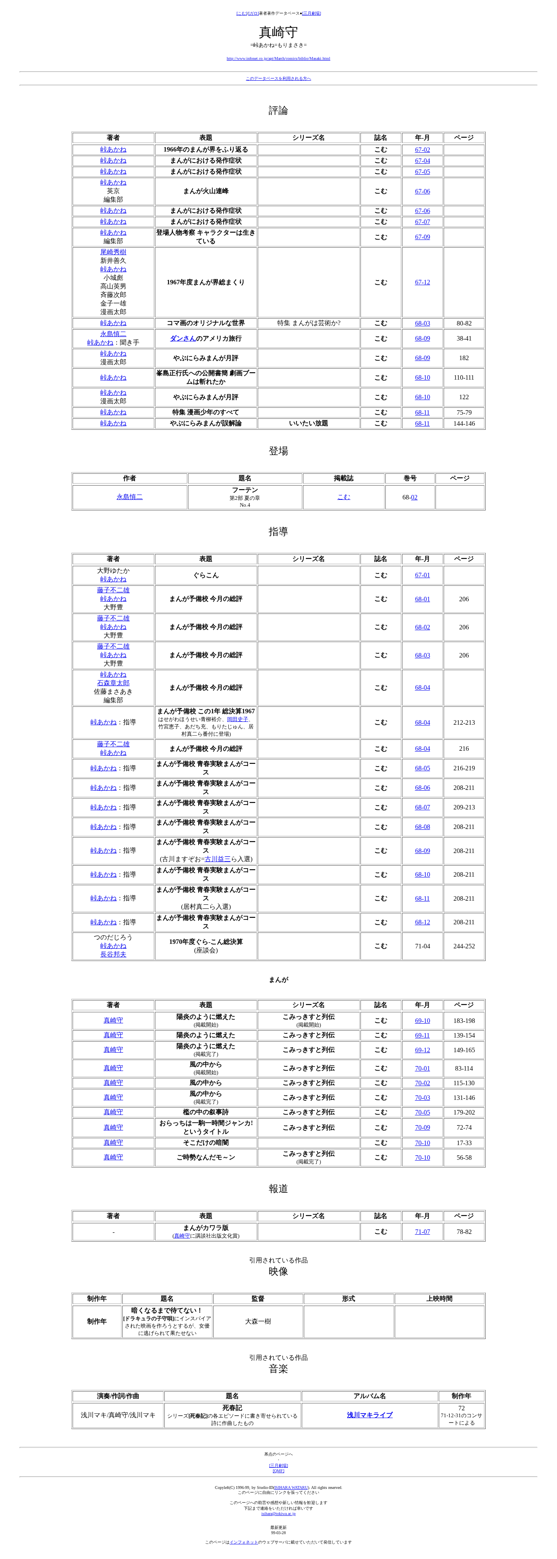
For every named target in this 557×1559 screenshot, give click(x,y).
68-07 (422, 807)
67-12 (422, 282)
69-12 (422, 1050)
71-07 (422, 1231)
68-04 (422, 687)
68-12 (422, 922)
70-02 (422, 1083)
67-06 (422, 191)
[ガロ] (253, 13)
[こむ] (242, 13)
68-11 (422, 412)
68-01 (422, 599)
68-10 (422, 377)
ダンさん (183, 338)
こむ (343, 496)
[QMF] (278, 1471)
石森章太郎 (113, 682)
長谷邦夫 (113, 954)
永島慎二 (113, 333)
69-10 (422, 1020)
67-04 (422, 160)
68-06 (422, 787)
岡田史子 (237, 719)
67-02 (422, 149)
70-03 (422, 1097)
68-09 (422, 338)
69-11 (422, 1035)
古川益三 (218, 858)
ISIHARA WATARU (291, 1487)
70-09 (422, 1127)
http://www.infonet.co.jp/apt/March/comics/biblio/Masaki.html (278, 58)
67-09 (422, 236)
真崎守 (113, 1020)
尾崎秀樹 (113, 251)
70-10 (422, 1142)
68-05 (422, 768)
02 (414, 497)
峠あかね (113, 149)
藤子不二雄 (113, 590)
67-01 (422, 575)
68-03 (422, 323)
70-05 (422, 1112)
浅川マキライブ (370, 1415)
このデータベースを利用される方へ (278, 78)
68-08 (422, 826)
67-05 (422, 171)
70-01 (422, 1068)
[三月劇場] (311, 13)
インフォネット (244, 1542)
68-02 (422, 627)
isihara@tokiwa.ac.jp (278, 1513)
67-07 (422, 221)
